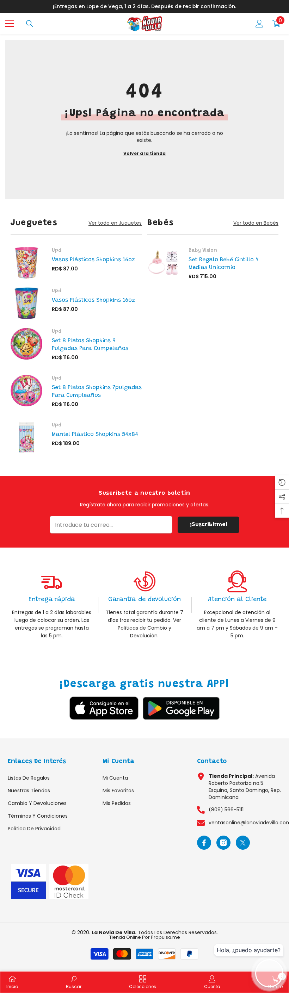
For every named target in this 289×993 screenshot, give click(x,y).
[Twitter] (243, 843)
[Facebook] (204, 843)
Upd (56, 250)
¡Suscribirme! (208, 524)
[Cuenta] (259, 23)
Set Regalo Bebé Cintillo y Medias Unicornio (224, 263)
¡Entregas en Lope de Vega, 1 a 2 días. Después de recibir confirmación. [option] (144, 6)
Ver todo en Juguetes (115, 223)
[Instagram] (223, 843)
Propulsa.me (165, 937)
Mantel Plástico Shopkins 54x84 (95, 434)
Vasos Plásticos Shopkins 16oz (93, 260)
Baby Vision (203, 250)
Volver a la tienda (144, 153)
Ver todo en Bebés (255, 223)
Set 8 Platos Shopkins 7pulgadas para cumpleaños (97, 391)
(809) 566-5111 (226, 809)
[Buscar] (29, 23)
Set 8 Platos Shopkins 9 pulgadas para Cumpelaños (90, 344)
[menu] (9, 23)
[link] (51, 604)
